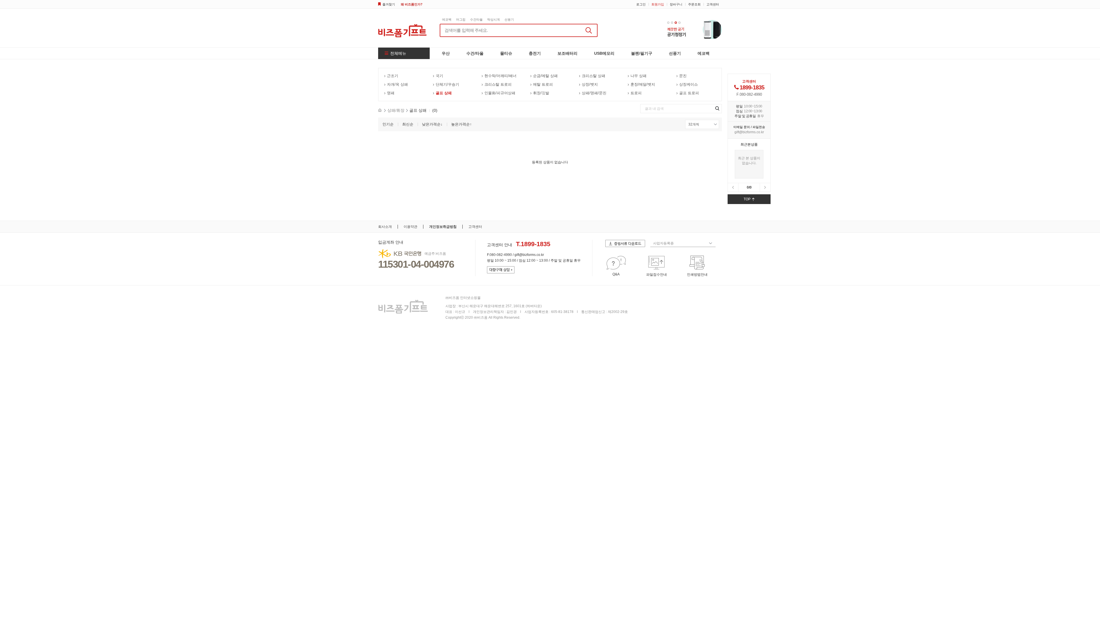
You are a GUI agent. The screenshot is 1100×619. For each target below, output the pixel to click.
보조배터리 (567, 53)
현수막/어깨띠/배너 (500, 76)
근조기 (392, 76)
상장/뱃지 (590, 84)
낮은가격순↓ (432, 124)
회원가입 (657, 4)
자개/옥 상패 (397, 84)
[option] (694, 29)
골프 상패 (444, 93)
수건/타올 (475, 53)
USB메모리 (604, 53)
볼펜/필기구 (641, 53)
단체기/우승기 (447, 84)
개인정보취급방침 (443, 227)
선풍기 (509, 19)
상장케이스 (688, 84)
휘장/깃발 (541, 93)
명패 (390, 93)
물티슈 (506, 53)
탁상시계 (493, 19)
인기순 (388, 124)
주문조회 (694, 4)
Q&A (616, 274)
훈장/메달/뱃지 (642, 84)
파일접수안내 (656, 275)
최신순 (407, 124)
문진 (683, 76)
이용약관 (410, 227)
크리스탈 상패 (593, 76)
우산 (446, 53)
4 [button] (679, 22)
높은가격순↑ (461, 124)
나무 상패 (638, 76)
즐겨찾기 (388, 4)
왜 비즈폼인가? (412, 4)
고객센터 (712, 4)
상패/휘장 (395, 110)
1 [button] (668, 22)
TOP (747, 199)
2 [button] (672, 22)
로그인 (641, 4)
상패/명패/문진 (594, 93)
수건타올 (476, 19)
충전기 (535, 53)
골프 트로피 (689, 93)
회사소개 (385, 227)
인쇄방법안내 (697, 275)
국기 (439, 76)
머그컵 (460, 19)
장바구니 (676, 4)
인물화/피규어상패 (499, 93)
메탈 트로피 (543, 84)
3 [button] (676, 22)
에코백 (446, 19)
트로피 (636, 93)
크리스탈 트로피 (498, 84)
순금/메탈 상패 (545, 76)
